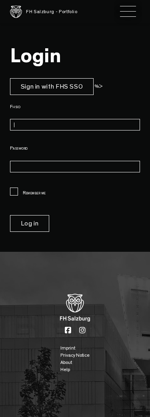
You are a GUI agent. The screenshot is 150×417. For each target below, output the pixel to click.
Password (19, 148)
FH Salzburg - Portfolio (52, 11)
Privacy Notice (75, 355)
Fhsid (15, 106)
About (66, 362)
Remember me (34, 192)
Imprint (67, 348)
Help (65, 369)
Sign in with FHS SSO (52, 86)
